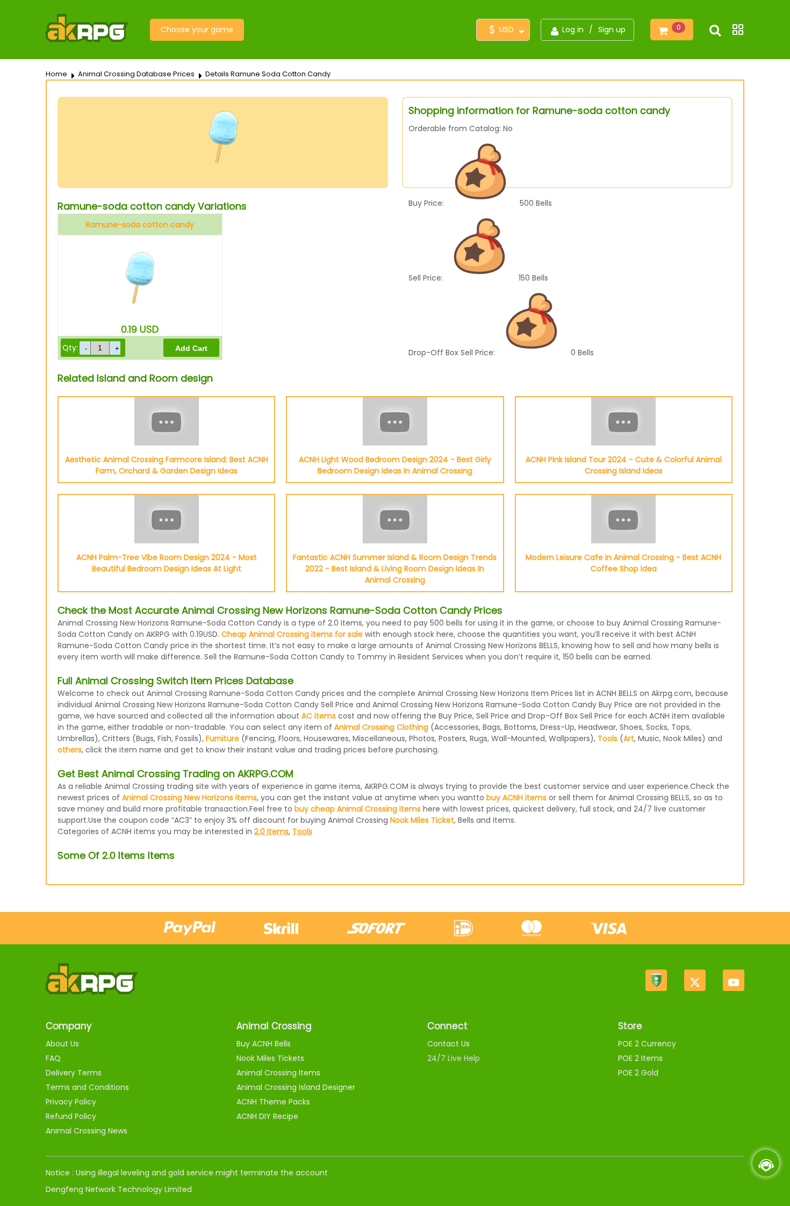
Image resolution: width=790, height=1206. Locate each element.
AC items (318, 715)
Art (628, 738)
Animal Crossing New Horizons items (189, 797)
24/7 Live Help (453, 1058)
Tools (607, 738)
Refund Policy (71, 1116)
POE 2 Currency (647, 1043)
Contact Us (448, 1043)
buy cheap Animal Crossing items (358, 808)
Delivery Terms (74, 1072)
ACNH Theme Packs (273, 1101)
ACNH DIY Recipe (267, 1116)
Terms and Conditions (87, 1087)
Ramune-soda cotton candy (140, 224)
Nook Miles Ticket (422, 820)
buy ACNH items (516, 797)
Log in (573, 29)
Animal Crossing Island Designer (295, 1087)
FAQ (53, 1058)
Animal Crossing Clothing (381, 727)
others (70, 749)
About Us (62, 1043)
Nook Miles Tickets (270, 1058)
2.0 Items (271, 831)
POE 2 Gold (638, 1072)
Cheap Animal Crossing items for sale (292, 634)
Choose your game (197, 29)
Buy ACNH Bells (263, 1043)
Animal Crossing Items (278, 1072)
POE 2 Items (640, 1058)
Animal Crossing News (86, 1130)
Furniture (222, 738)
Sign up (612, 29)
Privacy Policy (71, 1101)
